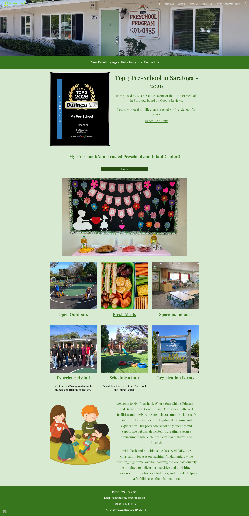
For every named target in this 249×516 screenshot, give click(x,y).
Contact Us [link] (207, 3)
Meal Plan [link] (169, 3)
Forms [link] (219, 3)
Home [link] (159, 3)
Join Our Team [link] (231, 3)
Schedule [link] (182, 3)
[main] (124, 62)
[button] (246, 4)
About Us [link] (194, 3)
